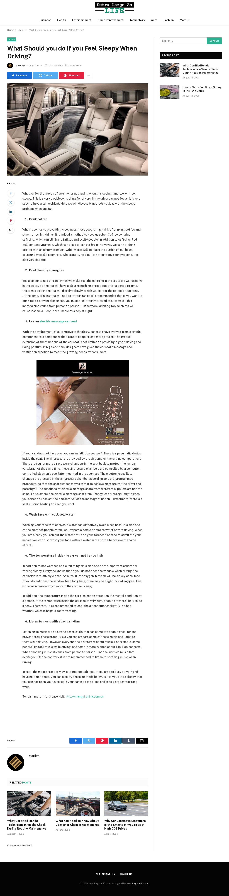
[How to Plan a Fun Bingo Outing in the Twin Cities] (169, 92)
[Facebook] (10, 193)
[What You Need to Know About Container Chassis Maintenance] (77, 803)
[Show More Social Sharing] (88, 75)
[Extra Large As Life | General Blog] (114, 7)
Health (61, 19)
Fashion (169, 19)
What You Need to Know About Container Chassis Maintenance (77, 822)
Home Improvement (110, 19)
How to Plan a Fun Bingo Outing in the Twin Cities (202, 89)
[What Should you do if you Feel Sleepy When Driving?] (77, 129)
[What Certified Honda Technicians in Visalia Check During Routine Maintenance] (29, 803)
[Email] (10, 229)
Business (45, 19)
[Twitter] (10, 202)
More (183, 19)
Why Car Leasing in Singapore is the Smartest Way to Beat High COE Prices (125, 824)
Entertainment (81, 19)
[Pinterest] (10, 220)
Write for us (105, 874)
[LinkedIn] (10, 211)
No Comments (55, 65)
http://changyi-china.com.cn (84, 696)
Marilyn (22, 65)
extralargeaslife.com (137, 883)
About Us (126, 874)
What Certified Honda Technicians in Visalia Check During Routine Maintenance (27, 824)
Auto (154, 19)
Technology (137, 19)
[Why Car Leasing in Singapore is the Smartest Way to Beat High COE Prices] (126, 803)
